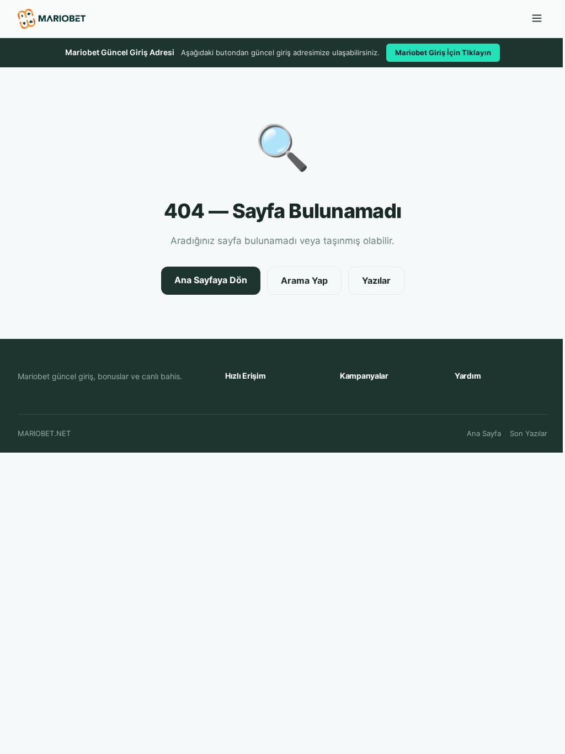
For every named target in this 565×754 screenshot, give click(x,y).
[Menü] (536, 19)
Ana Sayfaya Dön (210, 279)
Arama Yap (304, 280)
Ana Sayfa (484, 433)
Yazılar (376, 280)
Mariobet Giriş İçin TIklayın (443, 52)
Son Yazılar (528, 433)
